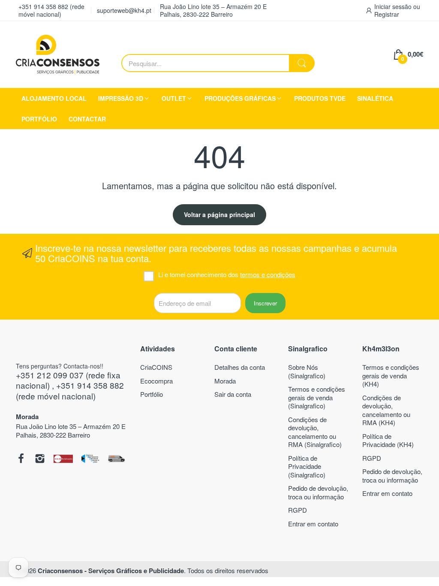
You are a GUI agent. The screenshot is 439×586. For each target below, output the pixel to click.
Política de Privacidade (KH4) (388, 440)
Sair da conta (232, 394)
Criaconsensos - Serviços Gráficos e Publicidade (111, 570)
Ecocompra (156, 380)
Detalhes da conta (239, 367)
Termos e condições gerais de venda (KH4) (390, 375)
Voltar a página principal (219, 214)
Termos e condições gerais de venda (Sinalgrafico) (316, 397)
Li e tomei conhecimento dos (226, 274)
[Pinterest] (63, 459)
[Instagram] (40, 459)
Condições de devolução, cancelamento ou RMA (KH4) (386, 410)
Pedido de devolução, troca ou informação (318, 492)
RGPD (297, 509)
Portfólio (151, 394)
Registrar (386, 14)
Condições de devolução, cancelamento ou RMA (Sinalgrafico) (315, 432)
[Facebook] (21, 459)
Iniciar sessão (393, 6)
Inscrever (265, 303)
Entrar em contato (313, 523)
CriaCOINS (156, 367)
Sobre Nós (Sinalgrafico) (306, 371)
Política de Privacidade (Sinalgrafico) (306, 466)
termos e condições (267, 274)
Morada (225, 380)
